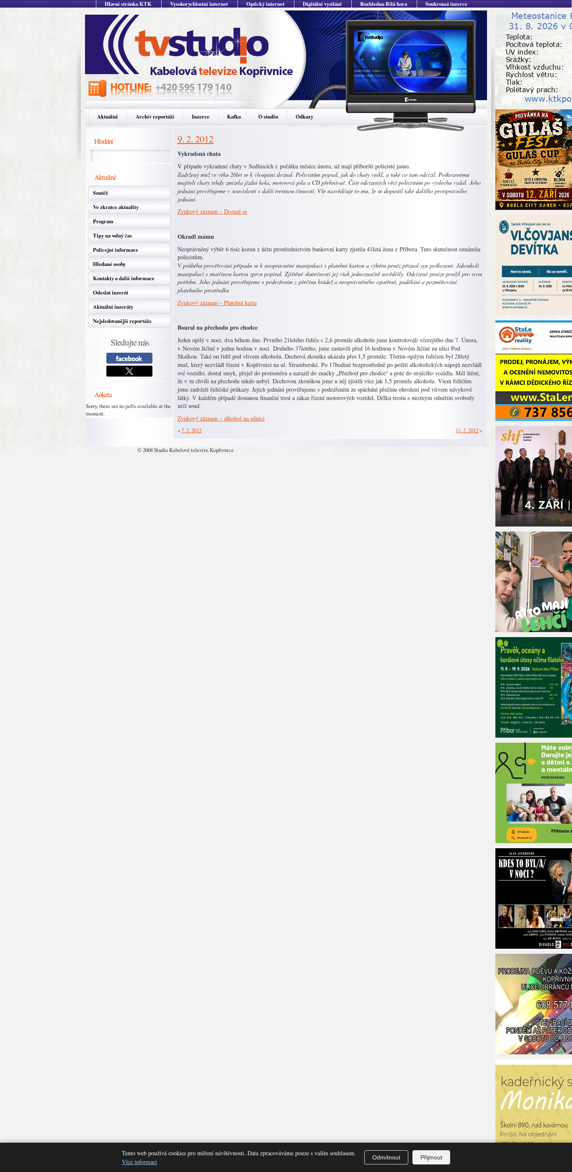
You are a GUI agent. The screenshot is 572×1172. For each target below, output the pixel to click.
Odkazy (304, 116)
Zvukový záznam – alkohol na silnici (221, 418)
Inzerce (200, 116)
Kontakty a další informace (124, 278)
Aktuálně (107, 116)
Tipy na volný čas (112, 235)
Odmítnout (386, 1157)
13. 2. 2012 (467, 430)
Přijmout (431, 1157)
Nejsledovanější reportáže (122, 321)
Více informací (139, 1162)
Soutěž (100, 192)
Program (103, 221)
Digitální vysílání (322, 4)
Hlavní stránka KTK (128, 4)
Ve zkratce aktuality (116, 207)
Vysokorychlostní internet (199, 4)
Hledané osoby (109, 264)
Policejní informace (115, 249)
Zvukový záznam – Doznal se (212, 211)
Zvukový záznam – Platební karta (217, 303)
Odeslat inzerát (110, 292)
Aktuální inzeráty (113, 306)
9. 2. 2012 (196, 138)
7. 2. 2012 (191, 430)
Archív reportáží (155, 116)
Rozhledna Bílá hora (383, 4)
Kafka (234, 116)
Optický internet (265, 4)
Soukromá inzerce (446, 4)
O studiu (268, 116)
